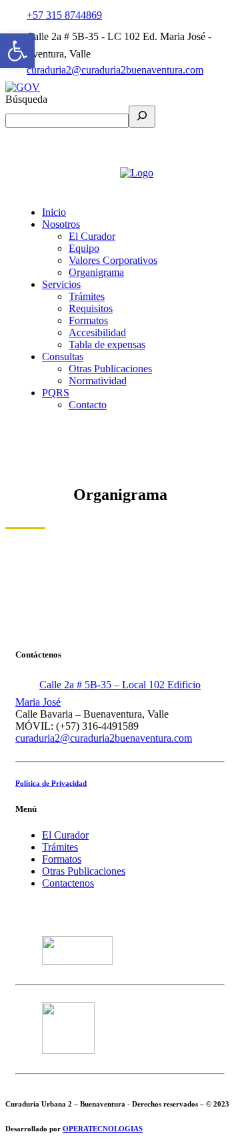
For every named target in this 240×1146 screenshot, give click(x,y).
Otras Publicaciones (83, 871)
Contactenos (68, 883)
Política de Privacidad (51, 783)
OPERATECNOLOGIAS (103, 1129)
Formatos (61, 859)
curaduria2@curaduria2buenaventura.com (115, 70)
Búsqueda (26, 99)
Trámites (60, 847)
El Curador (65, 835)
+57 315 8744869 (64, 15)
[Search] (142, 117)
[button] (17, 50)
